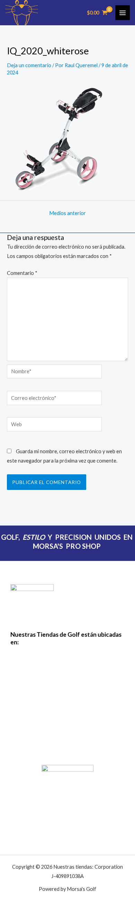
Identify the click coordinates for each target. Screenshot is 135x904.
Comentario (22, 273)
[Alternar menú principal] (122, 12)
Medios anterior (67, 213)
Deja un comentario (29, 65)
